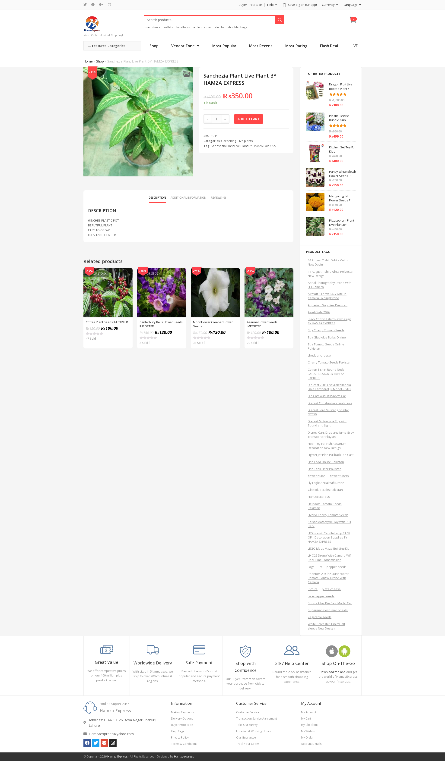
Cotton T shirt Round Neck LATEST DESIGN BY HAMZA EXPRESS (326, 373)
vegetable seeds (319, 617)
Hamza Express (319, 497)
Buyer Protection (250, 5)
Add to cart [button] (234, 285)
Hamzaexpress (184, 756)
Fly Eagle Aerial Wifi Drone (326, 483)
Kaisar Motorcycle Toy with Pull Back (329, 524)
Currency (328, 5)
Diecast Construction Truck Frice (330, 403)
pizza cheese (331, 589)
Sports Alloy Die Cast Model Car (330, 603)
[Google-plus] (104, 743)
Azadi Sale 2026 (319, 312)
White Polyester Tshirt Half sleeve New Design (326, 626)
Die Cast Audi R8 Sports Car (327, 396)
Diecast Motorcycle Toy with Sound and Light (327, 423)
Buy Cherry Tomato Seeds (326, 330)
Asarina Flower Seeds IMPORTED (262, 324)
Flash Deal (329, 46)
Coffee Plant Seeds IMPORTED (107, 322)
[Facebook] (93, 4)
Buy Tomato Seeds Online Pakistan (326, 346)
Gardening (228, 141)
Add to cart (249, 119)
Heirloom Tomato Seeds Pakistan (325, 506)
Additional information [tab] (188, 197)
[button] (186, 73)
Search (279, 20)
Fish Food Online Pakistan (326, 462)
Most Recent (260, 46)
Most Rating (296, 46)
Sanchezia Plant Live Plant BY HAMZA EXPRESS (243, 146)
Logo (311, 567)
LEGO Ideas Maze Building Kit (328, 548)
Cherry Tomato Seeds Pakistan (329, 362)
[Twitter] (86, 4)
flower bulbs (316, 476)
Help (270, 5)
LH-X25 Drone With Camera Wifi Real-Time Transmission (330, 557)
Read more (126, 285)
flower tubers (339, 476)
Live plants (245, 141)
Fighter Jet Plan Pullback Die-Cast (330, 455)
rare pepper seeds (321, 596)
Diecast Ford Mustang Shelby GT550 (328, 412)
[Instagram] (109, 4)
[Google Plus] (101, 4)
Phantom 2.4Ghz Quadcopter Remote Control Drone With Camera (328, 578)
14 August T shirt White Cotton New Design (329, 262)
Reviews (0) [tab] (218, 197)
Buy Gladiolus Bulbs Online (327, 337)
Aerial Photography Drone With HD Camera (329, 285)
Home (88, 61)
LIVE (354, 46)
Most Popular (224, 46)
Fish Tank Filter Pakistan (324, 469)
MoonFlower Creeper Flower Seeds (213, 324)
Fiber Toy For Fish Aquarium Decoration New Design (327, 446)
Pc (320, 567)
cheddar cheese (319, 355)
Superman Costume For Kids (328, 610)
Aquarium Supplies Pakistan (327, 305)
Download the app (333, 672)
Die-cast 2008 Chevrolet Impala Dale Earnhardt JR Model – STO (329, 387)
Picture (313, 589)
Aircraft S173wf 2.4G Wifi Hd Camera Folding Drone (327, 296)
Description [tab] (157, 197)
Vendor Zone (183, 46)
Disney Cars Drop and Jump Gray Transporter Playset (331, 434)
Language (351, 5)
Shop (154, 46)
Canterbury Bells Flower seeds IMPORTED (161, 324)
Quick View (126, 274)
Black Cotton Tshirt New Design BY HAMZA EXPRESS (329, 321)
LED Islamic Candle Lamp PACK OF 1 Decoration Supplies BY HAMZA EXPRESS (329, 537)
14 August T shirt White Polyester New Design (331, 273)
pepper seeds (336, 567)
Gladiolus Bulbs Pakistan (325, 490)
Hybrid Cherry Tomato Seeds (328, 515)
